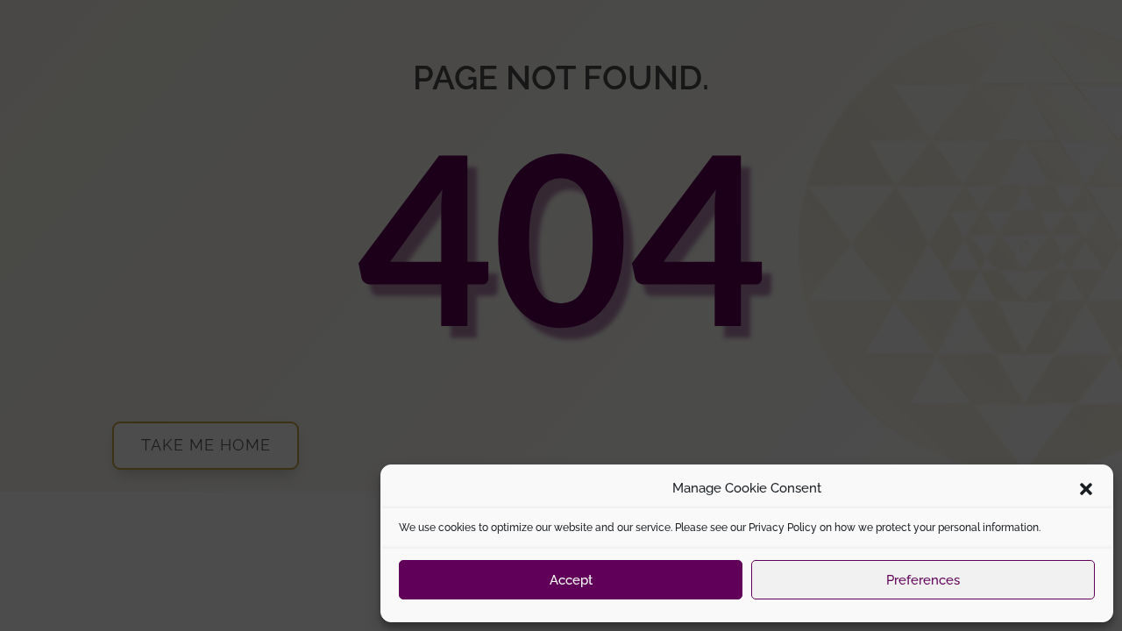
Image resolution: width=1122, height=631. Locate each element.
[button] (1086, 489)
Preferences (923, 580)
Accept (571, 580)
